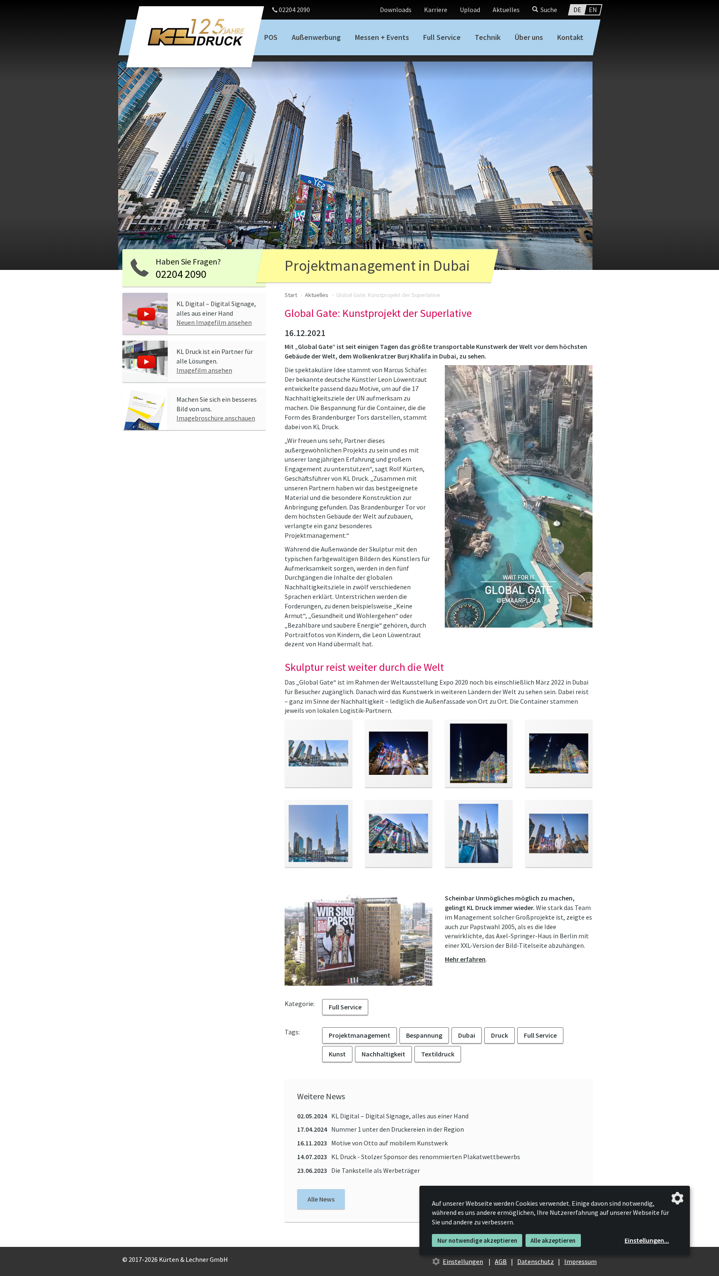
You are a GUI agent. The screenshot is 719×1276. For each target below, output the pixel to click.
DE (577, 9)
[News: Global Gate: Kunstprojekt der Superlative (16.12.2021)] (318, 753)
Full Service (442, 37)
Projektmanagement (359, 1035)
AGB (501, 1261)
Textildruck (437, 1054)
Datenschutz (535, 1261)
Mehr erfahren (465, 959)
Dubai (466, 1035)
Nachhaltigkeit (383, 1054)
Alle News (321, 1199)
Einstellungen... (647, 1240)
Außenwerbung (316, 37)
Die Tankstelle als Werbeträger (358, 1170)
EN (593, 9)
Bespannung (424, 1035)
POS (271, 37)
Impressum (580, 1261)
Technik (488, 37)
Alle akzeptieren (553, 1240)
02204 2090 (294, 9)
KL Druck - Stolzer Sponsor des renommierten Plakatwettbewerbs (408, 1156)
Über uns (529, 37)
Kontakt (570, 37)
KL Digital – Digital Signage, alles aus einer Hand (383, 1116)
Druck (499, 1035)
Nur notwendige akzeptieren (477, 1240)
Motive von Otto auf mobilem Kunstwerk (372, 1143)
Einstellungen (463, 1261)
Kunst (337, 1054)
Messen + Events (382, 37)
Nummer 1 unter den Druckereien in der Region (380, 1129)
